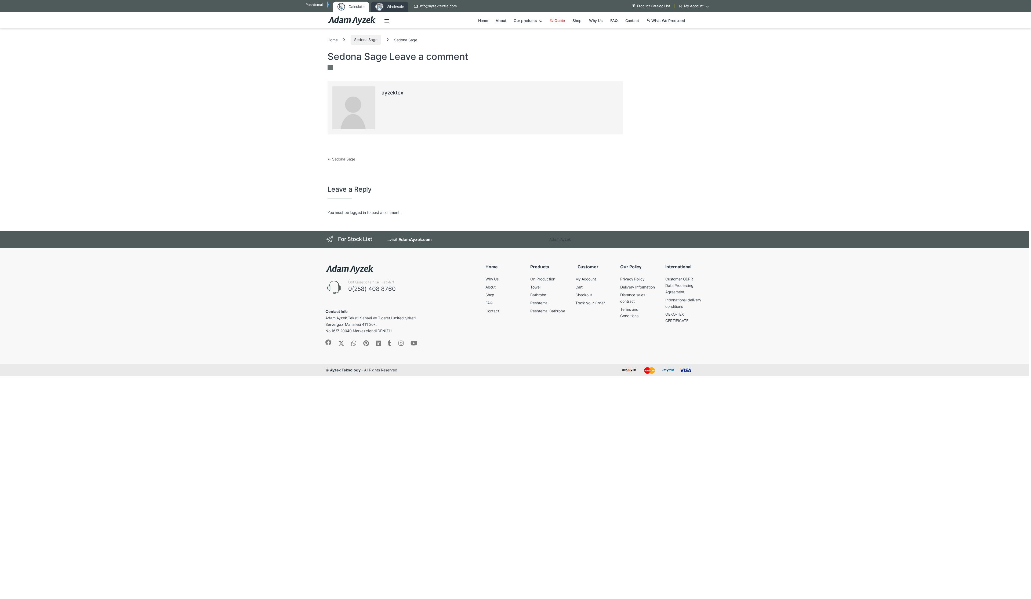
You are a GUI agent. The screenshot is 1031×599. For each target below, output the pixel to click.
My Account (694, 6)
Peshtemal (539, 303)
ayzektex (392, 93)
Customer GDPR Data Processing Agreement (679, 285)
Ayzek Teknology (345, 370)
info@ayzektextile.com (437, 6)
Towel (535, 287)
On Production (542, 279)
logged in (358, 212)
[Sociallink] (328, 342)
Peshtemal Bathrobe (547, 311)
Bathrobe (538, 295)
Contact (632, 20)
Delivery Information (637, 287)
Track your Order (590, 303)
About (501, 20)
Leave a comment (428, 56)
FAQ (614, 20)
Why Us (596, 20)
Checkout (583, 295)
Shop (576, 20)
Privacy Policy (632, 279)
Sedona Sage (365, 39)
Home (483, 20)
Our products (525, 20)
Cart (579, 287)
